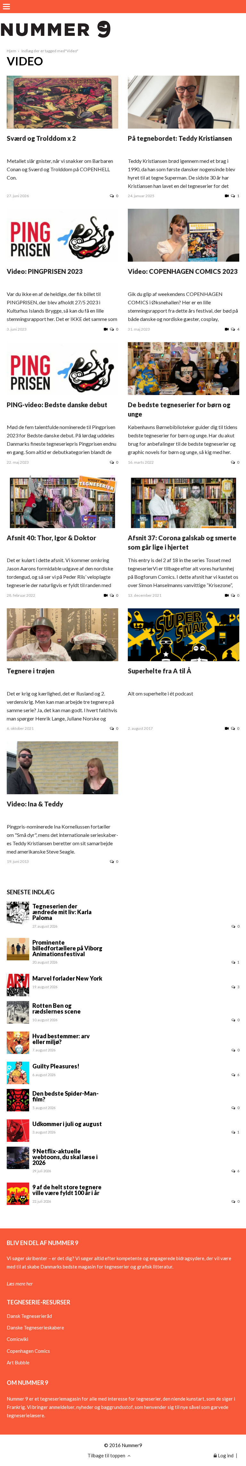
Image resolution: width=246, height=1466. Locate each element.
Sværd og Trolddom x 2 (41, 138)
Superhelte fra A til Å (159, 671)
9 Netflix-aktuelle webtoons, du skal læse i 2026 (65, 1157)
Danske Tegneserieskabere (35, 1327)
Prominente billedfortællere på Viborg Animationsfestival (67, 948)
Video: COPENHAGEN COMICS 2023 (183, 271)
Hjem (11, 50)
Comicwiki (17, 1339)
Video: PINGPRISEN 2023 (45, 271)
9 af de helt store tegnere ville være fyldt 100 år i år (67, 1190)
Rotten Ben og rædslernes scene (56, 1008)
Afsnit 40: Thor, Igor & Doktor (51, 538)
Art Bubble (18, 1362)
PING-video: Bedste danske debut (57, 405)
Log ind (225, 1455)
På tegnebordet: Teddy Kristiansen (180, 138)
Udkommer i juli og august (67, 1124)
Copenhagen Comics (28, 1351)
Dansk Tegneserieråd (29, 1316)
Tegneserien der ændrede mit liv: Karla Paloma (62, 912)
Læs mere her (20, 1283)
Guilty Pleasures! (55, 1066)
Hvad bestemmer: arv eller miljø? (61, 1039)
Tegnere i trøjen (30, 671)
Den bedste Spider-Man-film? (65, 1096)
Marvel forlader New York (67, 978)
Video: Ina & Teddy (35, 804)
